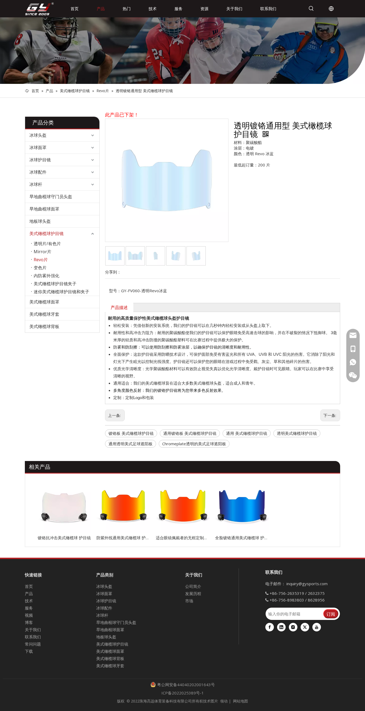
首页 (29, 586)
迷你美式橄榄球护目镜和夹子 (61, 292)
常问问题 (33, 644)
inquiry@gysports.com (307, 583)
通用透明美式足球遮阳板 (130, 443)
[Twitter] (305, 627)
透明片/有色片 (47, 244)
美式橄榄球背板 (44, 326)
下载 (29, 651)
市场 (189, 600)
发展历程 (193, 593)
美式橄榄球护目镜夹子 (55, 284)
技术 (29, 600)
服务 (29, 608)
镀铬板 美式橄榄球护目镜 (131, 433)
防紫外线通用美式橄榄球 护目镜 (123, 537)
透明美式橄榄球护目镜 (297, 433)
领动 (224, 701)
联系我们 (33, 636)
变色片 (40, 268)
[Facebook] (269, 627)
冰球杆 (35, 184)
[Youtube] (316, 627)
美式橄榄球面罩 (44, 302)
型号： (115, 290)
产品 (29, 593)
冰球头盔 (37, 135)
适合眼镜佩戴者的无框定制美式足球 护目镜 (183, 537)
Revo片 (41, 260)
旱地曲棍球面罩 (44, 209)
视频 (29, 615)
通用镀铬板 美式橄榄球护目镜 (189, 433)
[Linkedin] (281, 627)
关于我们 (33, 629)
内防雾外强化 (46, 276)
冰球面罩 (37, 147)
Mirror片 (42, 252)
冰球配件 (37, 172)
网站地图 (240, 701)
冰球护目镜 (40, 160)
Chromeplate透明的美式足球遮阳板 (194, 443)
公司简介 (193, 586)
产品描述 (119, 307)
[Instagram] (293, 627)
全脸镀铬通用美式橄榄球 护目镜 (242, 537)
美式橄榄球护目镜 (46, 233)
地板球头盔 (40, 221)
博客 (29, 622)
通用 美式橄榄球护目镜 (246, 433)
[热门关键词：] (311, 8)
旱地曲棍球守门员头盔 (50, 197)
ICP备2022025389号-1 (182, 693)
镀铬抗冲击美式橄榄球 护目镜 (64, 537)
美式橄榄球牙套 (44, 314)
